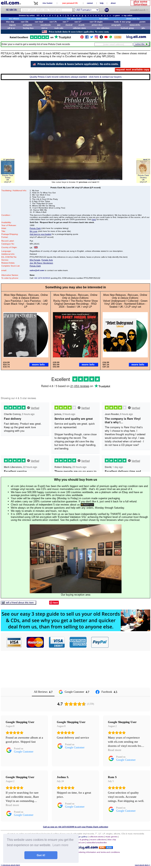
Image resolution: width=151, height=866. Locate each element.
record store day (133, 19)
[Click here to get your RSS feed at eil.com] (117, 38)
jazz (58, 25)
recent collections (98, 839)
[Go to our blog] (136, 38)
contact (90, 3)
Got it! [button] (41, 855)
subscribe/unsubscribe (97, 842)
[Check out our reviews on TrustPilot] (87, 504)
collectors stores (79, 28)
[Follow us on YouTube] (106, 38)
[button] (129, 642)
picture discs (97, 25)
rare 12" (78, 22)
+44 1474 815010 (42, 278)
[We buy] (75, 630)
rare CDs (24, 22)
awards (81, 25)
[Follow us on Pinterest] (82, 38)
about (113, 3)
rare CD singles (96, 22)
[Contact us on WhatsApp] (110, 38)
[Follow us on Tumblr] (101, 38)
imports (12, 25)
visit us (44, 28)
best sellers (103, 19)
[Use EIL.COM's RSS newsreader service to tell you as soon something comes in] (106, 847)
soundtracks (46, 25)
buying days (28, 28)
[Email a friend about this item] (18, 603)
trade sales (58, 28)
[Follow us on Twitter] (91, 38)
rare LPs (53, 22)
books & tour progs (122, 22)
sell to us (11, 28)
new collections (103, 28)
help (102, 3)
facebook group (127, 28)
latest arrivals (42, 19)
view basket (47, 3)
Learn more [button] (60, 845)
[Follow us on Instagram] (96, 38)
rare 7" (66, 22)
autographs (116, 25)
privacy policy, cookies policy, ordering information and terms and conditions (86, 852)
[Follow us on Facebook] (86, 38)
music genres (111, 837)
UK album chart (74, 19)
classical (68, 25)
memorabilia (135, 25)
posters (142, 22)
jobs (143, 28)
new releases (14, 19)
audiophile (27, 25)
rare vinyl (39, 22)
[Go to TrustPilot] (40, 38)
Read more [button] (114, 750)
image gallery (81, 837)
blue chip (10, 22)
